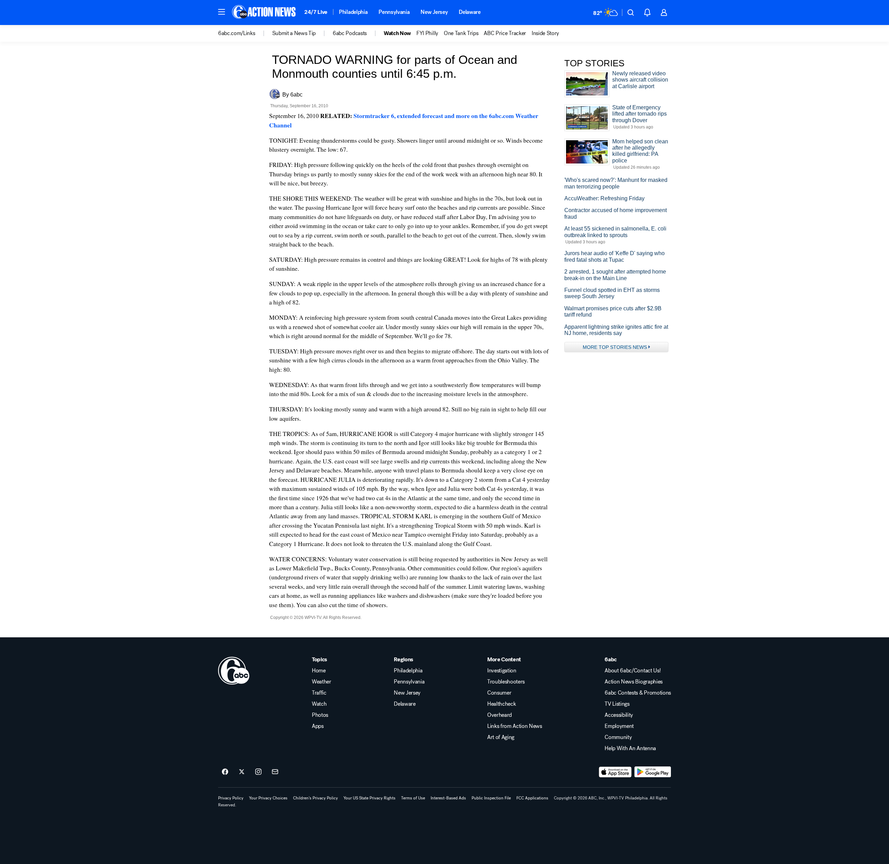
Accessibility (619, 715)
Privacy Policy (230, 798)
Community (618, 737)
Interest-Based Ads (448, 798)
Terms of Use (413, 798)
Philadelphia (353, 12)
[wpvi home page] (233, 671)
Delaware (469, 12)
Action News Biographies (634, 682)
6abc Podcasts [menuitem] (350, 33)
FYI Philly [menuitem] (427, 33)
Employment (619, 726)
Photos (320, 715)
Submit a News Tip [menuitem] (294, 33)
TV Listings (617, 704)
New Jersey (434, 12)
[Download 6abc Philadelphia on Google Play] (652, 772)
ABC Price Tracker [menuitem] (505, 33)
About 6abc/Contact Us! (632, 670)
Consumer (499, 693)
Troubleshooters (506, 682)
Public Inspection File (491, 798)
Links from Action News (514, 726)
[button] (221, 12)
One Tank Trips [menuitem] (461, 33)
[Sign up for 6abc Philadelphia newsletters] (275, 772)
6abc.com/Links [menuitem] (236, 33)
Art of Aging (500, 737)
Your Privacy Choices (268, 798)
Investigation (501, 670)
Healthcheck (501, 704)
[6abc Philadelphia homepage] (264, 12)
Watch (319, 704)
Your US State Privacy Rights (369, 798)
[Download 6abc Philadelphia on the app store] (615, 772)
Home (319, 670)
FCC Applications (532, 798)
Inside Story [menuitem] (545, 33)
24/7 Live (315, 12)
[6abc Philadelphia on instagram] (258, 772)
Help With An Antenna (630, 748)
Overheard (499, 715)
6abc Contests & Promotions (638, 693)
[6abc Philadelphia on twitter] (242, 772)
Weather (321, 682)
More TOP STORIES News (615, 347)
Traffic (319, 693)
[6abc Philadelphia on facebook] (225, 772)
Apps (318, 726)
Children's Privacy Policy (315, 798)
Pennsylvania (394, 12)
